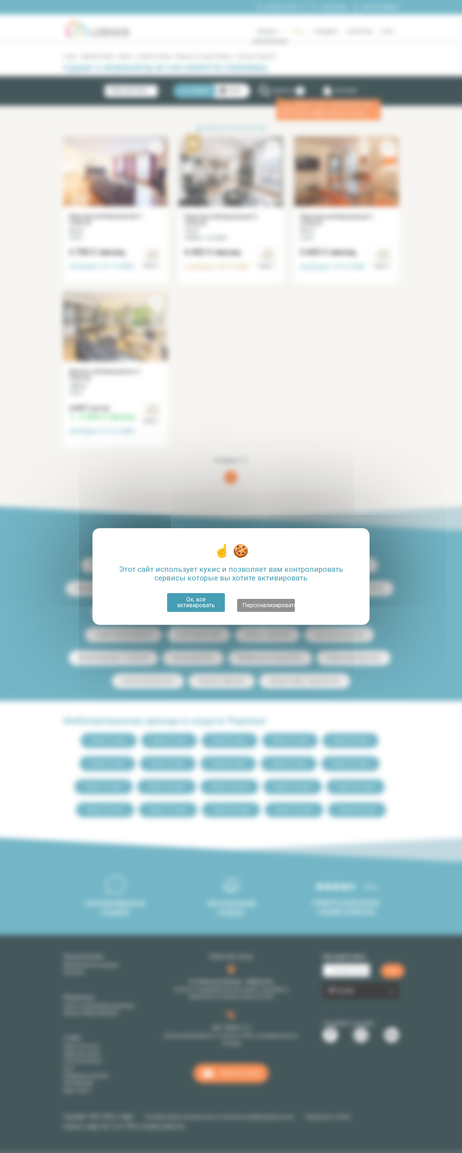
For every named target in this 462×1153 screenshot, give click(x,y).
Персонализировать (269, 605)
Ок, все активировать (196, 602)
